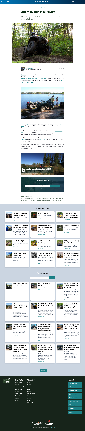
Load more (43, 370)
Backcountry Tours (26, 124)
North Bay (17, 384)
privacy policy (53, 188)
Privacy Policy (53, 427)
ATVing (44, 7)
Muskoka (23, 75)
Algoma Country (18, 382)
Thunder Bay (17, 398)
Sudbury (17, 391)
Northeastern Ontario (19, 387)
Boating (29, 384)
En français (74, 1)
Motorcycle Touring (31, 393)
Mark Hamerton (30, 68)
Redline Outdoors (44, 133)
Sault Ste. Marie (18, 389)
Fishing (28, 389)
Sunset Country (18, 393)
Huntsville (42, 139)
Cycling (28, 387)
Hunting (29, 391)
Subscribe (81, 1)
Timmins (17, 400)
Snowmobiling (30, 402)
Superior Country (18, 396)
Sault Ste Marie (74, 397)
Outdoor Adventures (31, 396)
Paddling (29, 398)
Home (9, 1)
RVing (28, 400)
